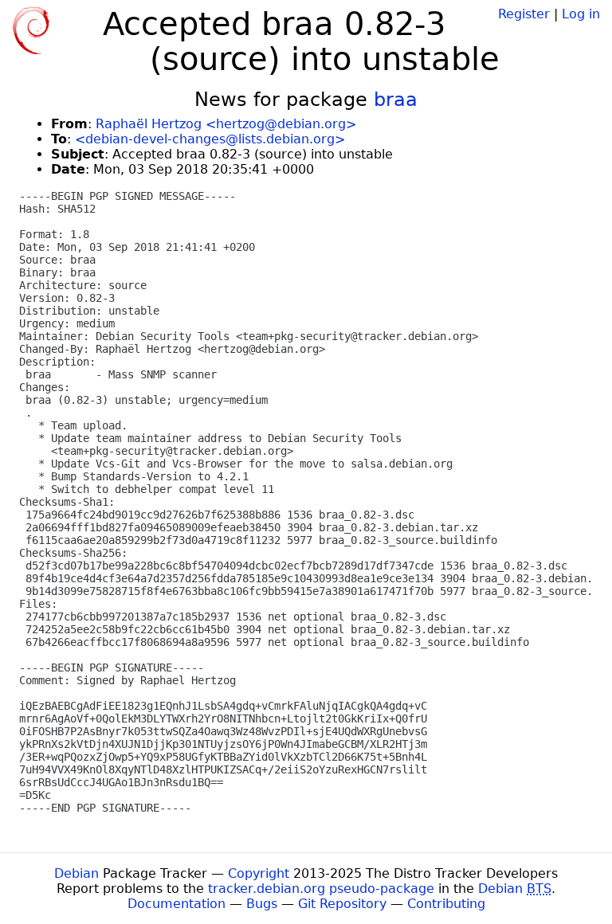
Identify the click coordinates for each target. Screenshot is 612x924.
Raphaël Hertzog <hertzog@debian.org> (226, 123)
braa (396, 99)
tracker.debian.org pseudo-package (321, 888)
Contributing (446, 903)
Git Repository (342, 903)
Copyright (258, 873)
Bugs (261, 903)
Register (524, 14)
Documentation (177, 903)
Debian (76, 873)
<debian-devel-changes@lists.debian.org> (210, 139)
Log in (581, 14)
